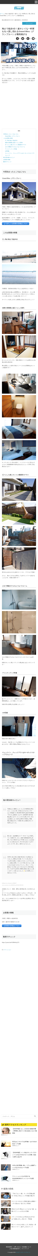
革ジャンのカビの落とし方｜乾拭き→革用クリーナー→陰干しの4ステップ (23, 1225)
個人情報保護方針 (15, 1248)
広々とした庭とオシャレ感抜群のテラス (15, 144)
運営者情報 (9, 1247)
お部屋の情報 (6, 159)
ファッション (29, 23)
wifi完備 (7, 151)
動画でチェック (7, 161)
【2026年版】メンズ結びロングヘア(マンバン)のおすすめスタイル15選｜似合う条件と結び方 (24, 1155)
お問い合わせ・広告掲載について (22, 1247)
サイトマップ (25, 1248)
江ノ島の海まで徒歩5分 (11, 140)
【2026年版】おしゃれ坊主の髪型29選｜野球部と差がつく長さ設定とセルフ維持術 (24, 1131)
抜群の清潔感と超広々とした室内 (14, 142)
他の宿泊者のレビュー (9, 157)
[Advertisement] (19, 106)
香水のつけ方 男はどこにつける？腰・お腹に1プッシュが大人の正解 (23, 1210)
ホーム (2, 13)
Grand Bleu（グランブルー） (12, 136)
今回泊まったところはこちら (10, 134)
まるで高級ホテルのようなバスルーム (15, 146)
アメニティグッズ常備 (11, 149)
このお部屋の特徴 (8, 138)
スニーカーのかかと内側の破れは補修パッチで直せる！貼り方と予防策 (23, 1202)
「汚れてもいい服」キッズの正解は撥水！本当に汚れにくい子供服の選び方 (23, 1194)
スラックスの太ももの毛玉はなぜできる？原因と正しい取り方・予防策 (23, 1218)
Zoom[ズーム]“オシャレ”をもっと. (23, 1252)
